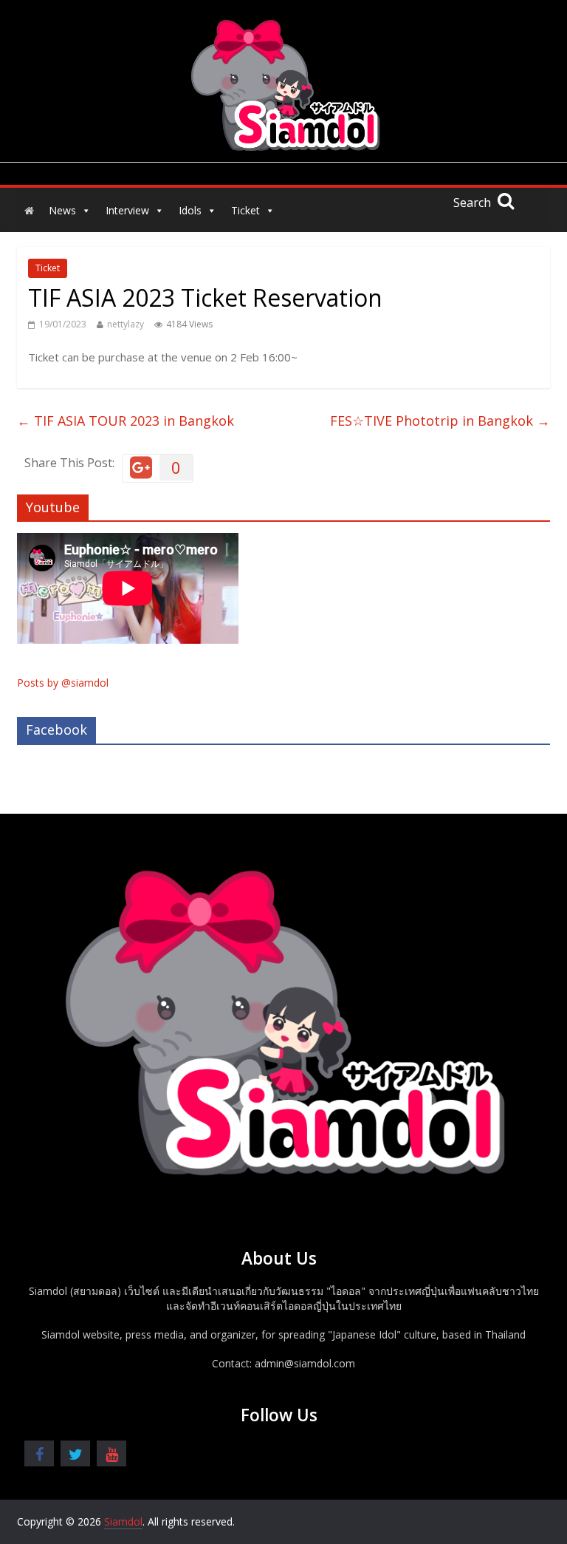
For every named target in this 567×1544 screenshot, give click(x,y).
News (62, 210)
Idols (190, 210)
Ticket (245, 210)
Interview (127, 210)
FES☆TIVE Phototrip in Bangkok (440, 420)
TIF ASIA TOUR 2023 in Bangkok (125, 420)
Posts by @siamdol (63, 683)
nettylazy (125, 324)
